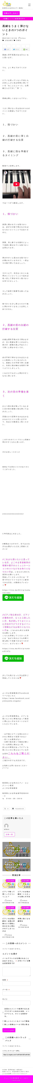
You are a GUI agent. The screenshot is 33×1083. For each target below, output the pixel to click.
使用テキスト (7, 1071)
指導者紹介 (12, 1069)
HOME (4, 1069)
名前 (5, 980)
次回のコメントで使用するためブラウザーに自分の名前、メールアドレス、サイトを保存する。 (17, 1012)
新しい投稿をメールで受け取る (17, 1024)
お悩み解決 (9, 40)
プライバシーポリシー (19, 1073)
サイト (5, 999)
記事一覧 (9, 834)
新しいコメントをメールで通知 (17, 1021)
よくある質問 (7, 1073)
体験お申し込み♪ (11, 13)
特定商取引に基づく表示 (20, 1071)
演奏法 (18, 40)
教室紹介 (20, 1069)
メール (6, 989)
